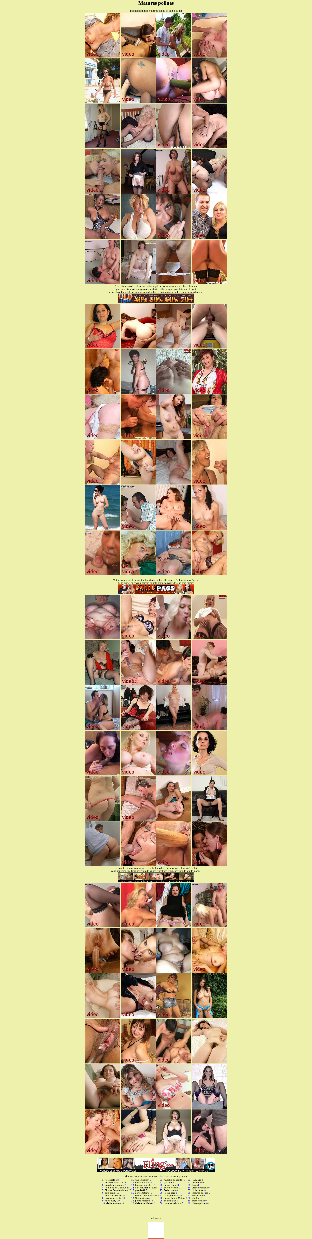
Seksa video (141, 1198)
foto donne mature (114, 1185)
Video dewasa (199, 1182)
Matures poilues (200, 1193)
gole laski (140, 1190)
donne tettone (142, 1193)
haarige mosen (172, 1195)
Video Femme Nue (114, 1182)
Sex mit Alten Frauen (146, 1187)
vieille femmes (113, 1203)
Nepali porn (198, 1195)
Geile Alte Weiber (144, 1203)
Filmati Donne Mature (146, 1195)
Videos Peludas (200, 1187)
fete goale (110, 1180)
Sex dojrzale (170, 1200)
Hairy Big (196, 1180)
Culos (195, 1185)
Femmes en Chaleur (115, 1187)
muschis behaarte (173, 1180)
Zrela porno (170, 1190)
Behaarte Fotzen (113, 1195)
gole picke (110, 1193)
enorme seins (171, 1187)
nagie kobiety (142, 1180)
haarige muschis (144, 1185)
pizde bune (198, 1190)
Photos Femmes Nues (116, 1190)
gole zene (169, 1182)
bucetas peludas (172, 1203)
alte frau (196, 1198)
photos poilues (199, 1203)
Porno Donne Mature (174, 1198)
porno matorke (143, 1200)
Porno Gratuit (171, 1185)
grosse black (198, 1200)
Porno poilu (170, 1193)
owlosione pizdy (113, 1198)
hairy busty (111, 1200)
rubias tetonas (142, 1182)
